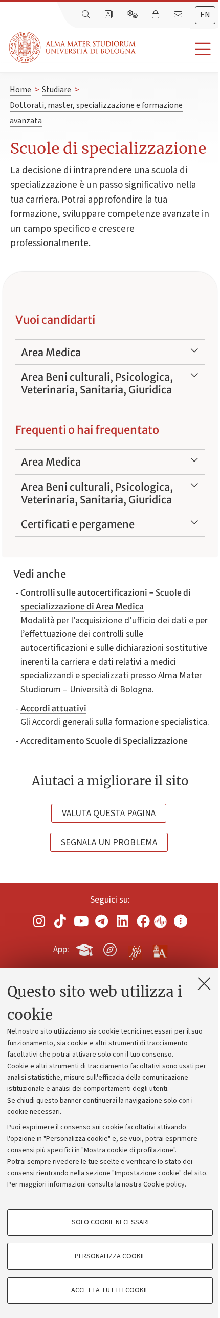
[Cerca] (87, 15)
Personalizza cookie (110, 1256)
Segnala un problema (109, 842)
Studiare (56, 89)
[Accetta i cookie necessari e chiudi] (204, 983)
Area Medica (51, 352)
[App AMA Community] (159, 949)
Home (20, 89)
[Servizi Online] (133, 15)
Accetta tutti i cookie (110, 1290)
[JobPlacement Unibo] (135, 947)
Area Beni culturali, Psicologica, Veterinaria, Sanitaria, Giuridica (97, 383)
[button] (178, 49)
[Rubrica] (109, 15)
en (205, 14)
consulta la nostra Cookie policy (136, 1184)
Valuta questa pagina (109, 813)
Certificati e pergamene (78, 524)
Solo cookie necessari (110, 1222)
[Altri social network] (180, 921)
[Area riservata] (156, 15)
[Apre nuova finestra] (39, 921)
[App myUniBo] (85, 947)
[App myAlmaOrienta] (110, 947)
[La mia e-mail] (179, 15)
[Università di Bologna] (73, 47)
